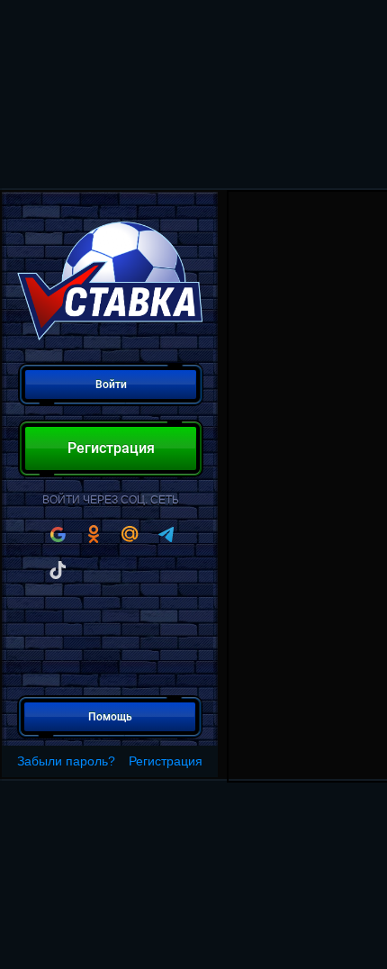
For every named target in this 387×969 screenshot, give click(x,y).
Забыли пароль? (66, 761)
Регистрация (165, 761)
